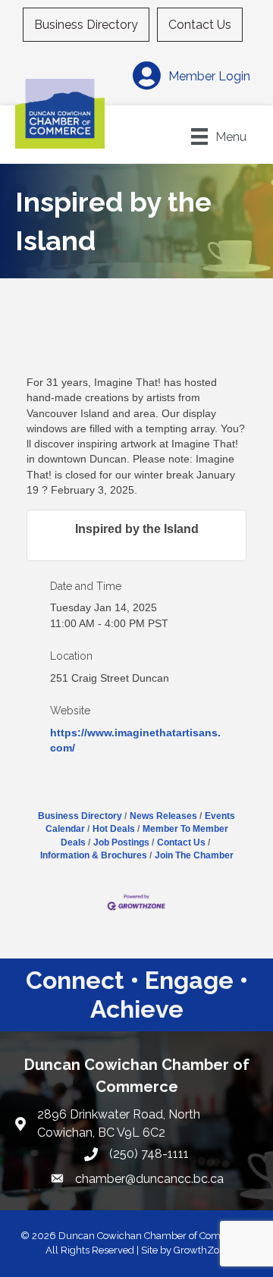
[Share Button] (58, 356)
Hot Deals (114, 829)
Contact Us (199, 24)
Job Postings (121, 842)
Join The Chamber (194, 855)
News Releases (163, 816)
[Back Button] (32, 360)
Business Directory (86, 24)
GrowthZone (202, 1250)
